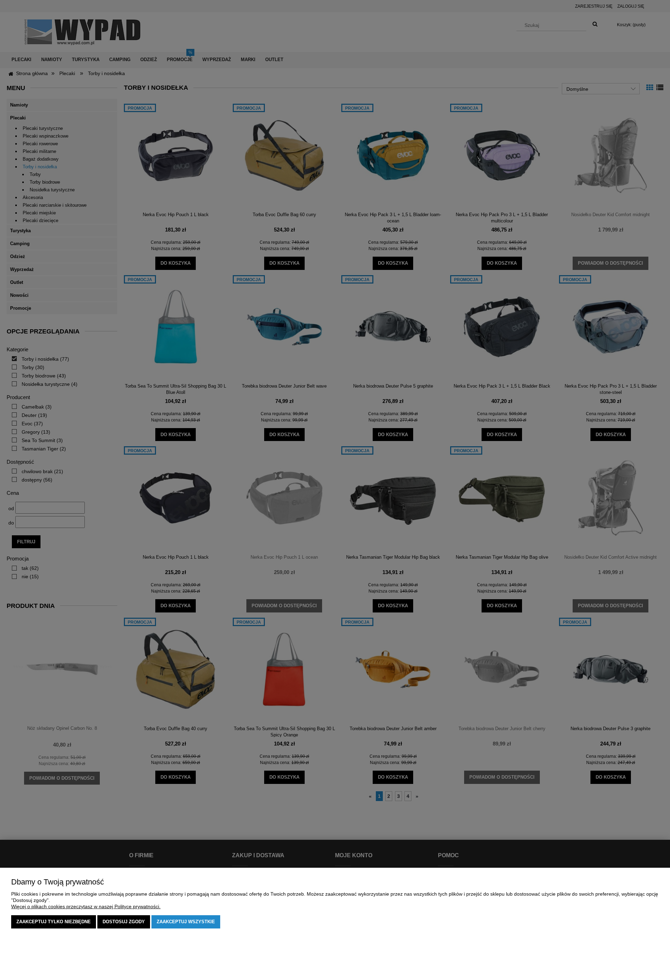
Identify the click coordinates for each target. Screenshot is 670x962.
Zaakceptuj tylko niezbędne (53, 921)
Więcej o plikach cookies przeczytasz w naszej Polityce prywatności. (86, 906)
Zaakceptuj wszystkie (186, 921)
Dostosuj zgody (124, 921)
